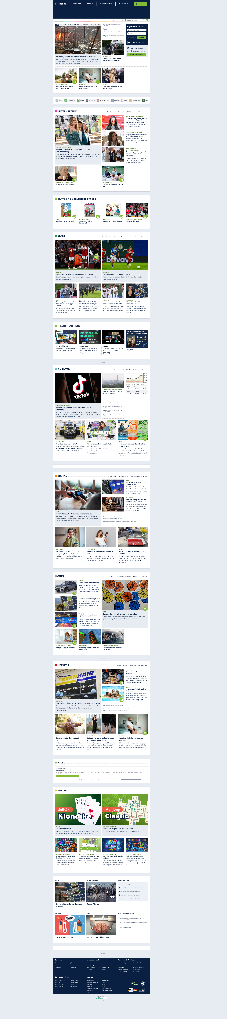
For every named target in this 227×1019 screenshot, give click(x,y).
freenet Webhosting (123, 971)
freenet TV (58, 984)
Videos (103, 967)
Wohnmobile (128, 578)
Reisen (125, 667)
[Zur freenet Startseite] (60, 3)
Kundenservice (90, 982)
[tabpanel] (78, 44)
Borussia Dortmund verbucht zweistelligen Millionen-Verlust (114, 409)
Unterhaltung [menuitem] (78, 20)
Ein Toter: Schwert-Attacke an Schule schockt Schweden (112, 25)
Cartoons (145, 111)
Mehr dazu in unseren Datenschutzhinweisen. (131, 781)
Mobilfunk (77, 4)
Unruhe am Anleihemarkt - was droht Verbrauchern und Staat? (114, 405)
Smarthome (144, 478)
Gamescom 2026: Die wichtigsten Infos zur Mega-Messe (114, 518)
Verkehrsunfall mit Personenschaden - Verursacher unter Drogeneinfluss (133, 924)
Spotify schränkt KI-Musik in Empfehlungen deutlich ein (114, 526)
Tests (116, 578)
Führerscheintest (143, 578)
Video (119, 111)
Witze (124, 111)
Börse (56, 965)
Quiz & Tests (130, 111)
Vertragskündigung (107, 990)
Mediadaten (105, 986)
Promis (111, 111)
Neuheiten (111, 578)
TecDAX (129, 396)
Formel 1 (131, 236)
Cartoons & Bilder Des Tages (76, 198)
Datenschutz (89, 988)
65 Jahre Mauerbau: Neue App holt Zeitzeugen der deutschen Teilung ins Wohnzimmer (120, 523)
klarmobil (72, 986)
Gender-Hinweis (106, 982)
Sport (61, 236)
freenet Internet (59, 986)
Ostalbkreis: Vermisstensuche (125, 929)
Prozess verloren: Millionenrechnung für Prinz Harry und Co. (114, 32)
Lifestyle (63, 667)
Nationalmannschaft (122, 236)
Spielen (62, 792)
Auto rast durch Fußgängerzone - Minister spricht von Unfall (114, 36)
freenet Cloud (121, 967)
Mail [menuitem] (105, 20)
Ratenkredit (136, 967)
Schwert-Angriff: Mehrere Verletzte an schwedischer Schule (131, 900)
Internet (90, 4)
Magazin (121, 578)
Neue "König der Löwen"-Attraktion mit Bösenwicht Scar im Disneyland (117, 710)
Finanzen (63, 371)
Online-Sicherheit (137, 965)
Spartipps (144, 371)
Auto (60, 577)
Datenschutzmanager (92, 990)
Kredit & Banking (127, 371)
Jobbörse (72, 965)
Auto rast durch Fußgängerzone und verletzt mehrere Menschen (133, 886)
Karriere (104, 988)
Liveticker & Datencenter (141, 236)
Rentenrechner (137, 971)
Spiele (103, 965)
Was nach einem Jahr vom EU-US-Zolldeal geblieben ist (113, 417)
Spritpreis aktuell (59, 967)
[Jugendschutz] (101, 1000)
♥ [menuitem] (113, 20)
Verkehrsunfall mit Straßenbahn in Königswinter (129, 927)
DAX (128, 391)
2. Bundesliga (112, 236)
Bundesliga (105, 236)
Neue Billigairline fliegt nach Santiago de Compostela (113, 707)
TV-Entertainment (106, 4)
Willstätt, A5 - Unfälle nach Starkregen (127, 918)
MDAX (128, 393)
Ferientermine (59, 969)
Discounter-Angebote (123, 965)
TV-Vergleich (136, 973)
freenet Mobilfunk (59, 982)
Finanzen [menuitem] (66, 20)
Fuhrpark (135, 578)
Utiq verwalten (90, 992)
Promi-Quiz (89, 971)
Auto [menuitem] (71, 20)
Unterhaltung (67, 111)
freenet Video (74, 982)
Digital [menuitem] (94, 20)
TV (107, 111)
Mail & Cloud (123, 4)
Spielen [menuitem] (100, 20)
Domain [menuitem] (109, 20)
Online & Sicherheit (123, 478)
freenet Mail (121, 969)
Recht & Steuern (137, 371)
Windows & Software (135, 478)
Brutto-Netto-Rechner (139, 969)
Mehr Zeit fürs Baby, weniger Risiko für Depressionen (130, 893)
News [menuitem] (56, 20)
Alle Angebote (141, 4)
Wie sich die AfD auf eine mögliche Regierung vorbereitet (131, 897)
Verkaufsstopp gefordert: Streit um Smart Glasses (113, 520)
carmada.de (73, 988)
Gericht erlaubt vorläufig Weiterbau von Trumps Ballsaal (113, 28)
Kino (116, 111)
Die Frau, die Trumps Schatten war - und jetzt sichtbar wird (131, 889)
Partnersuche (74, 969)
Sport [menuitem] (60, 20)
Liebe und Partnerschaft (134, 667)
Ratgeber (119, 667)
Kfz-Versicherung (122, 973)
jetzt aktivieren (61, 778)
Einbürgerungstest (91, 967)
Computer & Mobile (112, 478)
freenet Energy (59, 988)
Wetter (72, 967)
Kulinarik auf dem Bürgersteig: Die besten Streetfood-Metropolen (116, 712)
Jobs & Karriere (118, 371)
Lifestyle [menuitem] (87, 20)
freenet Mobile (74, 984)
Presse (104, 984)
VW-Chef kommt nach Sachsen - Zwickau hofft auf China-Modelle (113, 413)
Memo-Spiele (138, 111)
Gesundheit (144, 667)
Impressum (89, 986)
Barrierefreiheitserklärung (93, 984)
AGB (87, 994)
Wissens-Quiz (105, 969)
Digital (62, 477)
